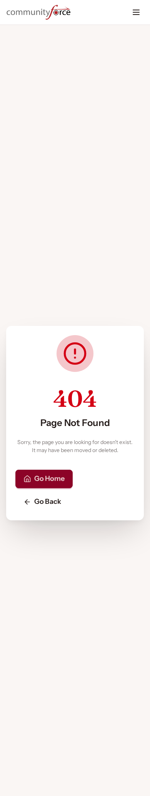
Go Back (47, 501)
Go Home (49, 478)
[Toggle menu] (136, 12)
